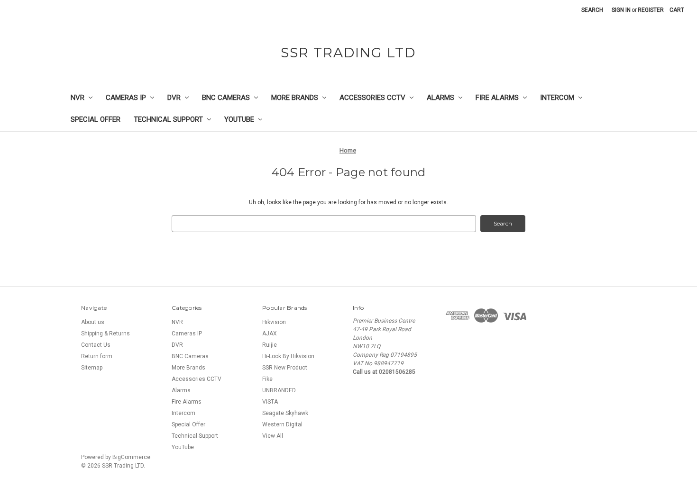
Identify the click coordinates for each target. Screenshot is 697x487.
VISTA (270, 401)
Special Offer (95, 119)
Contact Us (95, 345)
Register (651, 10)
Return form (96, 356)
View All (272, 436)
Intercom (557, 97)
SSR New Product (284, 367)
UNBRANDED (279, 390)
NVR (77, 97)
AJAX (269, 333)
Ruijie (269, 345)
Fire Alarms (497, 97)
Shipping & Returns (105, 333)
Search (592, 10)
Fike (267, 379)
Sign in (621, 10)
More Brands (294, 97)
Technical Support (168, 119)
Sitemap (91, 367)
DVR (174, 97)
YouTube (239, 119)
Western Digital (282, 424)
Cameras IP (126, 97)
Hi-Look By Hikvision (288, 356)
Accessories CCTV (372, 97)
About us (92, 322)
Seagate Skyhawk (285, 413)
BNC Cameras (226, 97)
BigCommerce (131, 457)
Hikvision (274, 322)
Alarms (440, 97)
